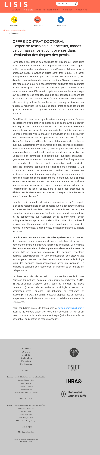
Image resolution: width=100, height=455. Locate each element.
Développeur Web (26, 441)
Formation (67, 10)
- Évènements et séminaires (14, 30)
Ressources (81, 10)
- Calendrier (14, 33)
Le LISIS (16, 10)
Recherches (53, 10)
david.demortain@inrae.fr (71, 308)
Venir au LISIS (26, 399)
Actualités (28, 10)
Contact (26, 370)
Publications (26, 364)
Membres (40, 10)
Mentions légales (26, 432)
